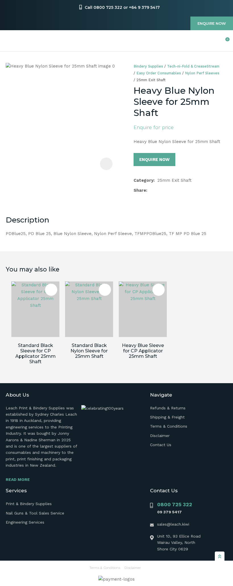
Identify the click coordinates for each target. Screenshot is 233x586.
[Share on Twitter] (159, 190)
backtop (219, 556)
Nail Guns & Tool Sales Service (35, 513)
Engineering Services (25, 522)
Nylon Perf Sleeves (202, 73)
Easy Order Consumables (158, 73)
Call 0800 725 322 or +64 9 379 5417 (122, 7)
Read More (18, 479)
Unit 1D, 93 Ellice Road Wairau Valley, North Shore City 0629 (179, 542)
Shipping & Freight (167, 417)
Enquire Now (211, 23)
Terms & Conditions (168, 426)
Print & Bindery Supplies (29, 503)
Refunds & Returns (168, 408)
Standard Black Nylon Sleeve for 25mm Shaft (89, 351)
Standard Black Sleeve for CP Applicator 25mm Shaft (35, 353)
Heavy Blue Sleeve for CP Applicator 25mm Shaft (143, 351)
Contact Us (160, 444)
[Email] (168, 190)
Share (140, 190)
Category (143, 180)
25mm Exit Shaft (151, 80)
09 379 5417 (169, 512)
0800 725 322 (174, 504)
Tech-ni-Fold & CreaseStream (193, 66)
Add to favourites (51, 289)
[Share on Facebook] (151, 190)
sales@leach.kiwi (173, 524)
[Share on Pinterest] (177, 190)
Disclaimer (160, 435)
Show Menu (9, 41)
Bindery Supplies (148, 66)
